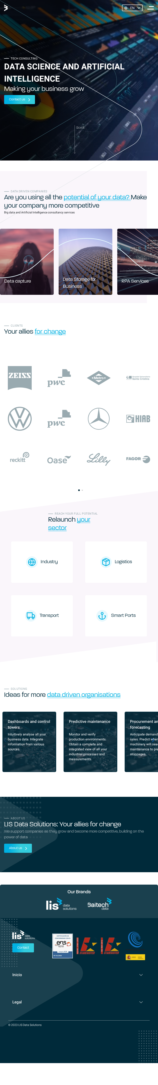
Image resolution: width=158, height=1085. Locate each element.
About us (15, 848)
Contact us (17, 99)
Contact (23, 947)
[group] (27, 262)
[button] (79, 490)
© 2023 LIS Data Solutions (25, 1025)
